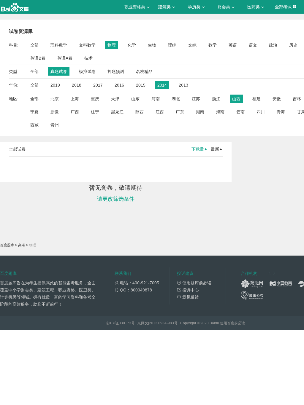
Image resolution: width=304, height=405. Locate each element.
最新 (215, 149)
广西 (75, 111)
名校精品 (144, 71)
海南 (220, 111)
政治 (273, 45)
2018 (76, 85)
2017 (98, 85)
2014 (162, 85)
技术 (88, 58)
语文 (253, 45)
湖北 (176, 98)
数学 (212, 45)
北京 (54, 98)
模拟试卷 (87, 71)
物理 (111, 45)
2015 (140, 85)
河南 (155, 98)
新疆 (54, 111)
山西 (236, 98)
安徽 (277, 98)
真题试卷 (58, 71)
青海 (281, 111)
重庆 (95, 98)
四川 (260, 111)
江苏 (196, 98)
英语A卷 (64, 58)
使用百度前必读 (232, 323)
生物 (152, 45)
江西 (160, 111)
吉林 (297, 98)
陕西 (139, 111)
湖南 (200, 111)
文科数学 (87, 45)
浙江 (216, 98)
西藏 (34, 124)
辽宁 (95, 111)
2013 (183, 85)
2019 (55, 85)
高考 (21, 245)
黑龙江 (117, 111)
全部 (34, 45)
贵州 (54, 124)
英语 (233, 45)
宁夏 (34, 111)
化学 (132, 45)
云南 (240, 111)
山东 (135, 98)
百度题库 (7, 245)
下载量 (197, 149)
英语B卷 (37, 58)
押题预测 (115, 71)
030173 (125, 323)
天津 (115, 98)
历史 (293, 45)
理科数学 (58, 45)
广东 (180, 111)
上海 (75, 98)
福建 (256, 98)
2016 (119, 85)
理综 (172, 45)
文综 (192, 45)
